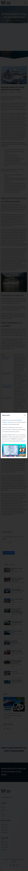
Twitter (9, 422)
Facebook (19, 420)
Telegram (4, 422)
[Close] (25, 415)
